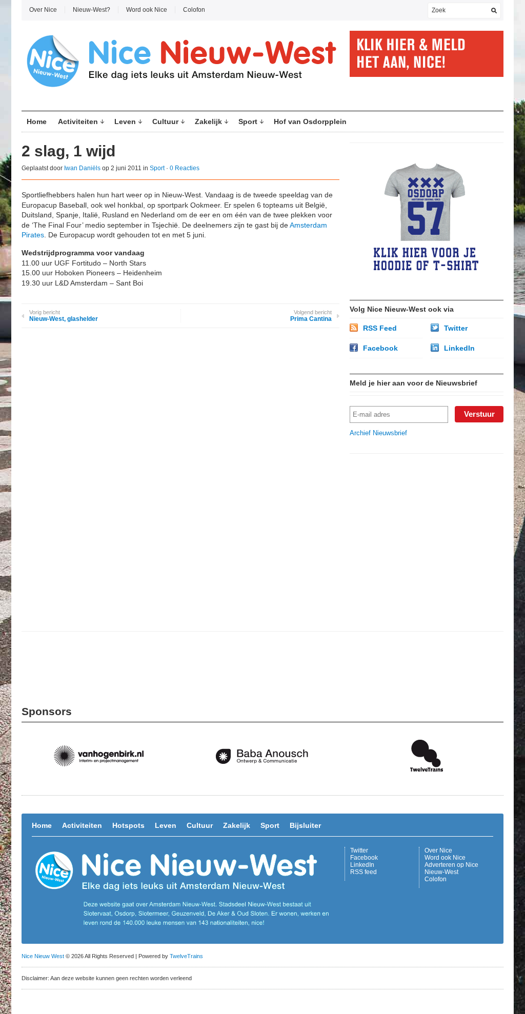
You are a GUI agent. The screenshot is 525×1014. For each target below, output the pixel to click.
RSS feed (363, 872)
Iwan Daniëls (82, 168)
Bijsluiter (305, 825)
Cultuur (165, 121)
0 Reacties (184, 168)
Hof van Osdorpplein (310, 121)
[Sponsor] (104, 782)
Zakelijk (208, 121)
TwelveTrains (186, 956)
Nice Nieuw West (43, 956)
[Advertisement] (426, 528)
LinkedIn (459, 348)
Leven (125, 121)
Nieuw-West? (91, 9)
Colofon (194, 9)
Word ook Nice (146, 9)
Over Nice (43, 9)
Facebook (380, 348)
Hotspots (128, 825)
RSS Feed (380, 328)
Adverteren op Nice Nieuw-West (451, 868)
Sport (247, 121)
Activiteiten (78, 121)
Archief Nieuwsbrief (378, 433)
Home (37, 121)
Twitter (456, 328)
